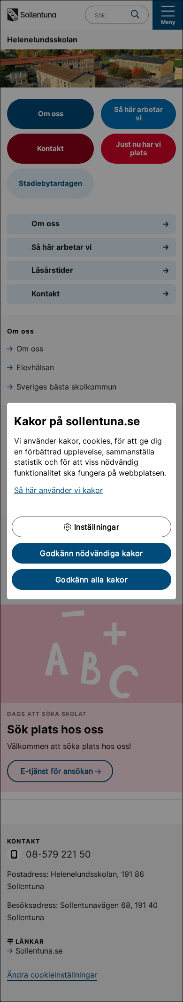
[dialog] (91, 501)
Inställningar (95, 527)
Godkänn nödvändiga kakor (91, 553)
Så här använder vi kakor (58, 490)
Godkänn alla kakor (91, 579)
